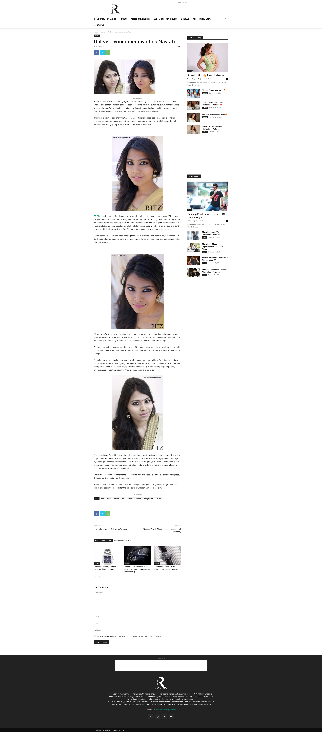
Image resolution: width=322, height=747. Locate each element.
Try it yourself (148, 499)
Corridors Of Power (160, 19)
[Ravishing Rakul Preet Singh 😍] (193, 117)
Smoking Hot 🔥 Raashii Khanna (205, 75)
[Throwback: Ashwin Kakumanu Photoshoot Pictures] (193, 272)
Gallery (173, 19)
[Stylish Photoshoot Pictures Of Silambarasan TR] (193, 260)
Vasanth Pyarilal (193, 79)
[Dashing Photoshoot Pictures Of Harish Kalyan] (207, 196)
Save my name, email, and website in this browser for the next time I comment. (128, 636)
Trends (138, 499)
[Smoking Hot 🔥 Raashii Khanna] (207, 57)
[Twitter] (102, 52)
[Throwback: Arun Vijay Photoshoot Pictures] (193, 235)
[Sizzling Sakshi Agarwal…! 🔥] (193, 93)
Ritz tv (208, 19)
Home (96, 19)
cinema (202, 19)
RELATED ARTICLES (103, 541)
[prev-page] (95, 576)
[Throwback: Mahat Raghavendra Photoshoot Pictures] (193, 247)
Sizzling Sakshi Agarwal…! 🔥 (214, 90)
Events (124, 19)
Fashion (113, 19)
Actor (189, 210)
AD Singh (98, 216)
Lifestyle (185, 19)
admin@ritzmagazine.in (166, 709)
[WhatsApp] (107, 52)
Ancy (189, 221)
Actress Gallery (195, 38)
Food (195, 19)
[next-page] (99, 576)
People (134, 19)
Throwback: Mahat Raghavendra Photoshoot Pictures (213, 246)
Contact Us (99, 25)
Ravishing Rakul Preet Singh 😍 (214, 114)
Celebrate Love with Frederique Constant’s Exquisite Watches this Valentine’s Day (137, 569)
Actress (190, 71)
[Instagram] (157, 716)
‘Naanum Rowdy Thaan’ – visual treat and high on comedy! (162, 530)
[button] (225, 19)
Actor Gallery (194, 176)
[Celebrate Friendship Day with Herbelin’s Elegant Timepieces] (107, 555)
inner (123, 499)
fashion (109, 499)
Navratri (130, 499)
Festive (116, 499)
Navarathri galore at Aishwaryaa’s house (110, 529)
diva (102, 499)
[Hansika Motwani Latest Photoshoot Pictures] (193, 129)
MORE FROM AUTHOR (123, 541)
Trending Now (144, 19)
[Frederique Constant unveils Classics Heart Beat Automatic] (167, 555)
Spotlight (104, 19)
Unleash (158, 499)
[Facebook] (96, 52)
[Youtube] (171, 716)
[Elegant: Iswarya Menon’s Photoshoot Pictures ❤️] (193, 105)
